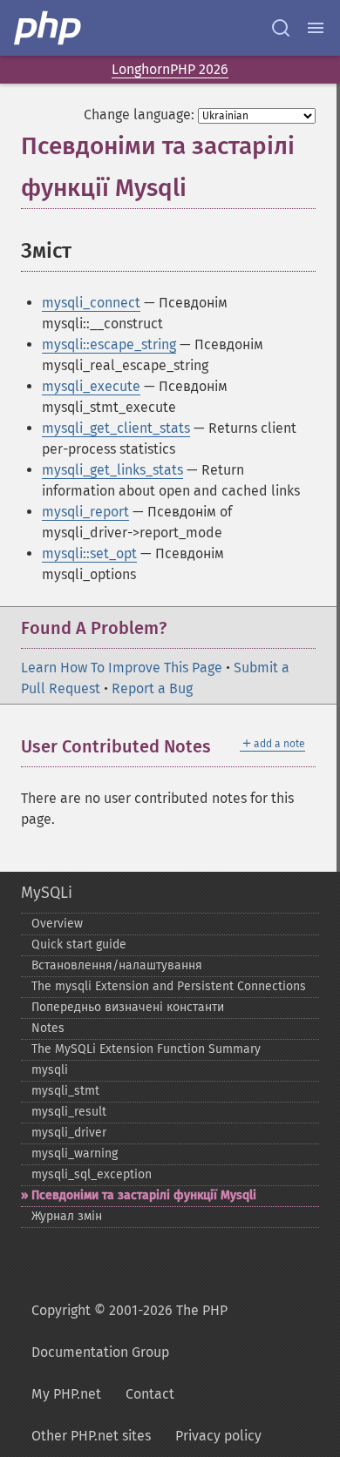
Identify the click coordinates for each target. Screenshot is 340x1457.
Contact (150, 1394)
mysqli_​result (68, 1111)
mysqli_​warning (74, 1153)
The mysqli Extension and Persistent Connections (168, 986)
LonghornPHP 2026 (170, 69)
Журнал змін (66, 1216)
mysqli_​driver (68, 1132)
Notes (48, 1028)
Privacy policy (218, 1435)
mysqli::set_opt (89, 553)
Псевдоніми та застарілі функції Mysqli (143, 1195)
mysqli (49, 1069)
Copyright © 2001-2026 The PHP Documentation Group (129, 1331)
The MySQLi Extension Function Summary (146, 1049)
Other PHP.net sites (91, 1435)
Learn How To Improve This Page (121, 667)
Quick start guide (78, 944)
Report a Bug (152, 688)
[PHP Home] (49, 28)
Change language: (139, 114)
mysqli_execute (91, 386)
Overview (57, 923)
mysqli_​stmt (65, 1090)
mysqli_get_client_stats (116, 428)
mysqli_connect (91, 302)
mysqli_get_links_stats (112, 470)
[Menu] (315, 27)
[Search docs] (280, 27)
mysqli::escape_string (109, 344)
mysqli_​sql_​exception (91, 1174)
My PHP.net (66, 1394)
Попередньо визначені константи (127, 1007)
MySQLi (46, 892)
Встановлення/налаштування (116, 965)
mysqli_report (85, 511)
